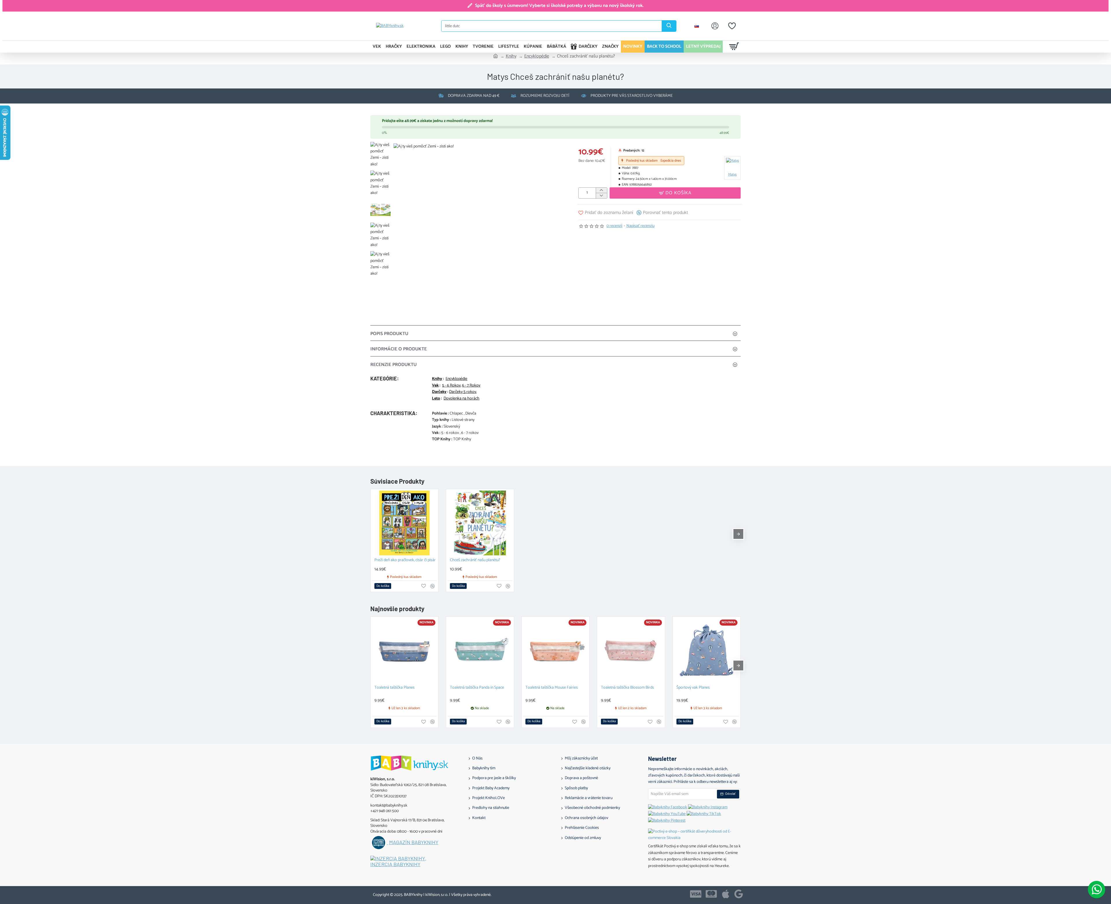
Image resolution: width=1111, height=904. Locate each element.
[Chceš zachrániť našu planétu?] (480, 523)
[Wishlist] (732, 26)
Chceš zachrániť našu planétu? (475, 560)
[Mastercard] (711, 894)
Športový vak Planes (693, 688)
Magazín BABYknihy (413, 842)
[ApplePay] (725, 894)
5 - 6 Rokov (451, 385)
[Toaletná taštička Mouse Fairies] (555, 650)
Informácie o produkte (398, 349)
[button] (675, 193)
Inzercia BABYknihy (395, 864)
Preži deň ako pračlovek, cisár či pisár (405, 560)
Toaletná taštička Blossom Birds (627, 688)
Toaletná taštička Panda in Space (477, 688)
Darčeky (439, 392)
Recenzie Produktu (393, 365)
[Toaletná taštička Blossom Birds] (631, 650)
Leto (436, 398)
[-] (601, 195)
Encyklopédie (536, 56)
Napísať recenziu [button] (640, 226)
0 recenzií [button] (614, 226)
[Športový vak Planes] (706, 650)
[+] (601, 190)
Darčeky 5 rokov (462, 392)
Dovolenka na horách (461, 398)
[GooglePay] (738, 894)
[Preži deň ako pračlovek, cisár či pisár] (404, 523)
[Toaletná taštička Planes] (404, 650)
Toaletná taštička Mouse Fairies (551, 688)
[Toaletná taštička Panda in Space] (480, 650)
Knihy (511, 56)
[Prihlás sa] (715, 26)
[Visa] (695, 894)
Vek (435, 385)
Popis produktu (389, 334)
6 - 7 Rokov (471, 385)
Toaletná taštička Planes (394, 688)
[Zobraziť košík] (734, 46)
